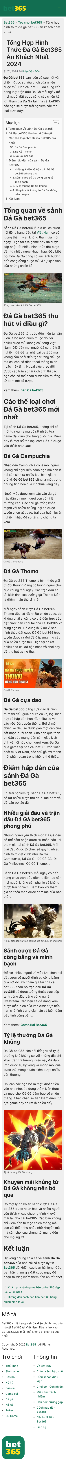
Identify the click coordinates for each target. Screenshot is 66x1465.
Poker (9, 1410)
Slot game (12, 1371)
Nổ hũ (9, 1382)
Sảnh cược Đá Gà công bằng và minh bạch (34, 179)
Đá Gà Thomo (23, 151)
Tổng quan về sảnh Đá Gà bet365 (30, 128)
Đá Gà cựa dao (24, 155)
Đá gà (9, 1399)
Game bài (12, 1393)
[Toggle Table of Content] (54, 123)
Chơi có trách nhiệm (50, 1386)
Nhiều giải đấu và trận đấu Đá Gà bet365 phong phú (34, 171)
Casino (10, 1377)
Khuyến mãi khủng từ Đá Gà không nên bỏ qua (36, 192)
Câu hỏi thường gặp (50, 1402)
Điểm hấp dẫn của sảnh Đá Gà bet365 (29, 163)
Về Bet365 (44, 1366)
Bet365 (9, 22)
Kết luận (14, 198)
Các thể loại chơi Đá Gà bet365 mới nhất (32, 140)
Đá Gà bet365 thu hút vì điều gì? (30, 133)
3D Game (12, 1416)
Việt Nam (43, 232)
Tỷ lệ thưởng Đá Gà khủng (31, 185)
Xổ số (9, 1405)
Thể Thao (12, 1366)
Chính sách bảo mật (50, 1371)
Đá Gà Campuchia (25, 147)
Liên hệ (41, 1427)
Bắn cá (10, 1388)
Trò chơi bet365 (30, 22)
